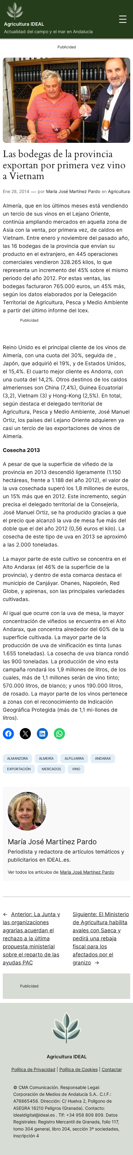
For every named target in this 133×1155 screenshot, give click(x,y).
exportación (19, 769)
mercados (51, 769)
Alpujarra (74, 758)
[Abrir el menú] (123, 19)
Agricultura (119, 191)
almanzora (17, 758)
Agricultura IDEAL (24, 24)
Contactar (112, 1069)
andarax (103, 758)
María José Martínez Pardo (73, 191)
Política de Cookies (78, 1069)
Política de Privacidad (33, 1069)
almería (46, 758)
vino (76, 769)
